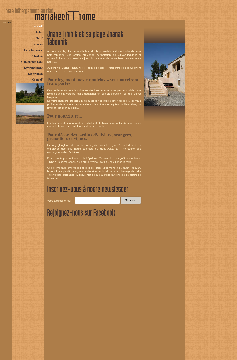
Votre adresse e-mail (59, 200)
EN (9, 22)
